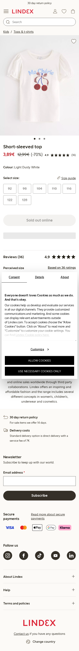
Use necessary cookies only (39, 371)
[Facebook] (23, 555)
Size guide (68, 178)
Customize (37, 349)
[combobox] (39, 22)
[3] (44, 138)
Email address (14, 472)
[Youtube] (55, 555)
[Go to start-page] (22, 11)
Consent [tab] (14, 277)
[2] (39, 138)
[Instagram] (7, 555)
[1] (34, 138)
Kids (6, 32)
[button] (39, 85)
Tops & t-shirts (24, 32)
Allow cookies (39, 360)
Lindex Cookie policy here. (33, 335)
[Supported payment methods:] (39, 528)
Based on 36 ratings (62, 267)
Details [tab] (39, 277)
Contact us (21, 634)
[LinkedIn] (71, 555)
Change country (44, 642)
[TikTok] (39, 555)
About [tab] (65, 277)
